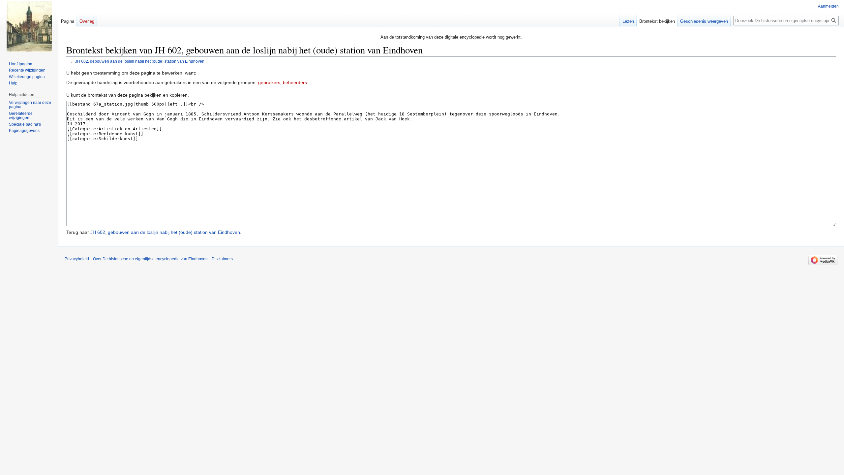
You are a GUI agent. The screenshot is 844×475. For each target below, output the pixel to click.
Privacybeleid (77, 259)
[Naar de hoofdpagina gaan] (29, 26)
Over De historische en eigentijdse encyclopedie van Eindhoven (150, 259)
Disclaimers (222, 259)
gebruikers (269, 82)
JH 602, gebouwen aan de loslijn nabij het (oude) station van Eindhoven (139, 61)
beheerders (295, 82)
